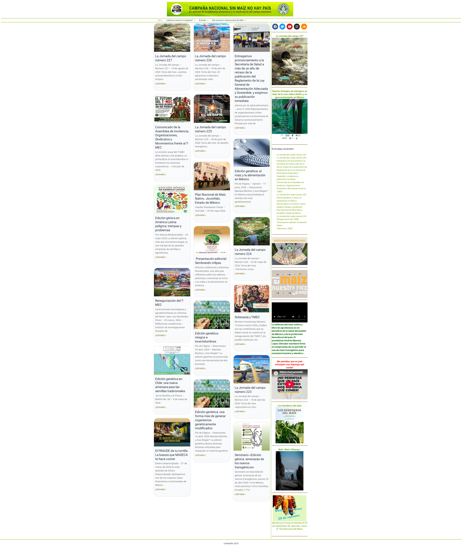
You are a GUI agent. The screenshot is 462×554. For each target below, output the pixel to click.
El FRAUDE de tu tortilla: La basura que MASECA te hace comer (171, 455)
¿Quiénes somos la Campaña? (179, 20)
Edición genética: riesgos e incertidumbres (207, 337)
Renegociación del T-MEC (288, 219)
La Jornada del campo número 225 (291, 195)
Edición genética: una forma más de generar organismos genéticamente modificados (210, 420)
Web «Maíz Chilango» (289, 449)
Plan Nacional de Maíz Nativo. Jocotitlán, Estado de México (210, 199)
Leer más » (160, 83)
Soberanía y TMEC (247, 317)
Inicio (160, 20)
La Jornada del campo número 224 (291, 216)
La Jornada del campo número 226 (291, 158)
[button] (194, 20)
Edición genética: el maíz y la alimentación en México (250, 175)
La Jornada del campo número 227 (291, 155)
